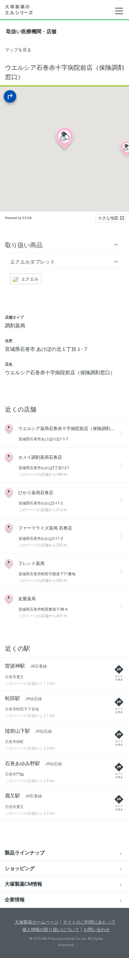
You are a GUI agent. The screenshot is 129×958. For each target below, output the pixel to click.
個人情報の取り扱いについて (50, 929)
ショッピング (20, 868)
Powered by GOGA (18, 218)
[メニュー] (119, 11)
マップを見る (18, 49)
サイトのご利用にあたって (89, 922)
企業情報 (15, 900)
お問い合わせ (97, 929)
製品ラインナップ (25, 853)
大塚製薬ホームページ (37, 922)
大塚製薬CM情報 (23, 884)
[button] (64, 245)
